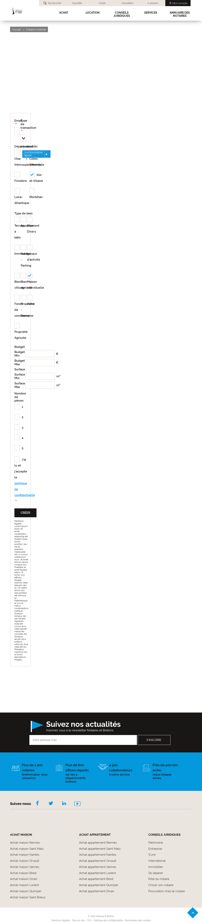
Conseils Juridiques (121, 14)
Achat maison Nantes (24, 854)
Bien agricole (24, 284)
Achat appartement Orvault (97, 861)
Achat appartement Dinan (96, 891)
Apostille (77, 3)
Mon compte (179, 3)
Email (17, 120)
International (157, 861)
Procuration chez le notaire (166, 891)
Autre (30, 304)
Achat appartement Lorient (97, 873)
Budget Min (18, 353)
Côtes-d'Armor (35, 161)
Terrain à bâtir (17, 231)
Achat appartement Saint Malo (100, 849)
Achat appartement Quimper (98, 885)
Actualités (127, 3)
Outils (102, 3)
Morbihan (36, 197)
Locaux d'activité (30, 256)
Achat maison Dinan (23, 879)
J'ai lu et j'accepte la (20, 477)
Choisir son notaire (160, 885)
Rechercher (54, 3)
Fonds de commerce (17, 309)
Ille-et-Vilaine (36, 178)
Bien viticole (17, 284)
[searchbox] (23, 160)
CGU (89, 920)
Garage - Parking (24, 259)
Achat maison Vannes (24, 867)
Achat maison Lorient (24, 885)
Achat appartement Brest (96, 879)
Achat (63, 12)
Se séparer (155, 873)
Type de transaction (28, 124)
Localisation (29, 146)
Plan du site (78, 920)
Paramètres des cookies (138, 920)
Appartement (24, 225)
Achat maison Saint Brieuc (28, 897)
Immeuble (17, 253)
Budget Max (18, 362)
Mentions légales (60, 920)
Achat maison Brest (23, 873)
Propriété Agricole (17, 335)
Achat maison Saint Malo (27, 849)
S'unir (152, 854)
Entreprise (155, 849)
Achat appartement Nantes (97, 854)
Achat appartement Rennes (98, 842)
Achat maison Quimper (25, 891)
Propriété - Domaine (24, 309)
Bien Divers (30, 228)
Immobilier (155, 867)
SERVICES (150, 12)
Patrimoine (155, 842)
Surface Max (19, 385)
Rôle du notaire (158, 879)
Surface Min (19, 376)
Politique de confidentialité (108, 920)
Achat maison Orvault (24, 861)
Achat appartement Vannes (97, 867)
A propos (152, 3)
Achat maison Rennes (25, 842)
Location (93, 12)
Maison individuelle (30, 284)
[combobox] (24, 156)
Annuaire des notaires (180, 14)
